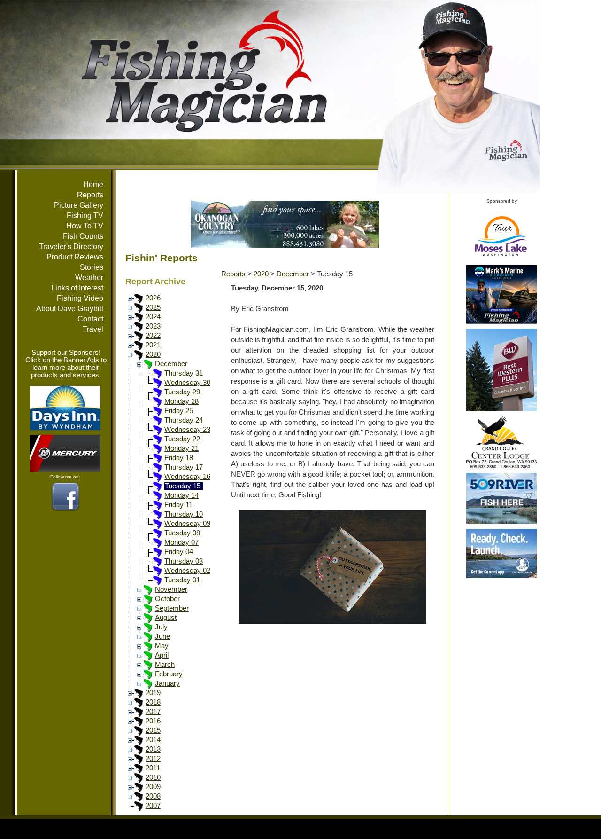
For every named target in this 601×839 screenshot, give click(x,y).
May (162, 646)
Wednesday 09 (187, 523)
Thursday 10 (183, 514)
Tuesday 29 (182, 392)
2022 (153, 335)
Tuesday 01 (182, 580)
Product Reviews (74, 257)
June (162, 636)
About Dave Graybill (69, 309)
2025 (153, 307)
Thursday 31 (183, 373)
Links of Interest (77, 288)
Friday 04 (178, 552)
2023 (153, 326)
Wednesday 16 (187, 476)
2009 (153, 787)
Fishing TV (85, 216)
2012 (153, 758)
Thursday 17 (183, 467)
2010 (153, 777)
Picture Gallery (78, 205)
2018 (153, 702)
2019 (153, 693)
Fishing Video (80, 298)
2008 (153, 796)
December (171, 364)
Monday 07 (181, 542)
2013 (153, 749)
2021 (153, 345)
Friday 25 (178, 411)
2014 (153, 740)
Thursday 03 (183, 561)
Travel (93, 329)
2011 (153, 768)
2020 (153, 354)
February (169, 674)
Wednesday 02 (187, 570)
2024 (153, 317)
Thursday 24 (183, 420)
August (166, 617)
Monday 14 (181, 495)
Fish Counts (83, 236)
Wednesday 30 (187, 382)
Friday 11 (178, 505)
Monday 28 (181, 401)
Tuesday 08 (182, 533)
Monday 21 (181, 448)
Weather (89, 278)
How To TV (84, 226)
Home (93, 184)
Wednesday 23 (187, 429)
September (172, 608)
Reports (90, 195)
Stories (91, 267)
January (167, 683)
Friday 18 (178, 458)
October (167, 599)
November (171, 589)
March (165, 664)
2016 (153, 721)
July (161, 627)
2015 (153, 730)
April (162, 655)
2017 (153, 711)
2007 (153, 805)
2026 (153, 298)
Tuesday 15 (182, 486)
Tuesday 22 (182, 439)
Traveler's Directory (71, 247)
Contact (90, 319)
